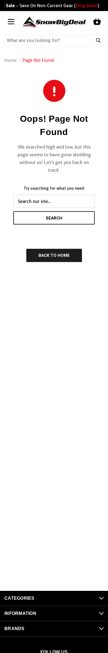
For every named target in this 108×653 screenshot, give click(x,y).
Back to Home (54, 255)
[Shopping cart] (97, 22)
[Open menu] (11, 22)
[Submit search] (98, 40)
